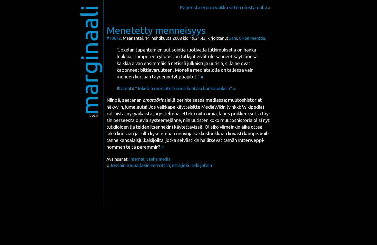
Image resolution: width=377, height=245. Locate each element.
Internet (137, 159)
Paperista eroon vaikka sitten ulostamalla (223, 7)
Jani (233, 38)
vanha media (158, 159)
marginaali (89, 60)
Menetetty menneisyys (156, 30)
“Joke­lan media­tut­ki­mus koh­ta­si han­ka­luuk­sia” (183, 88)
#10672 (113, 38)
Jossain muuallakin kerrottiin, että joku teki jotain (161, 165)
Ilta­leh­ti (125, 88)
